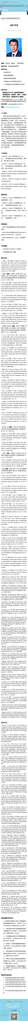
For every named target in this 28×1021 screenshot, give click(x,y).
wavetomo (16, 99)
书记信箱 (14, 1010)
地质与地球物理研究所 (10, 18)
